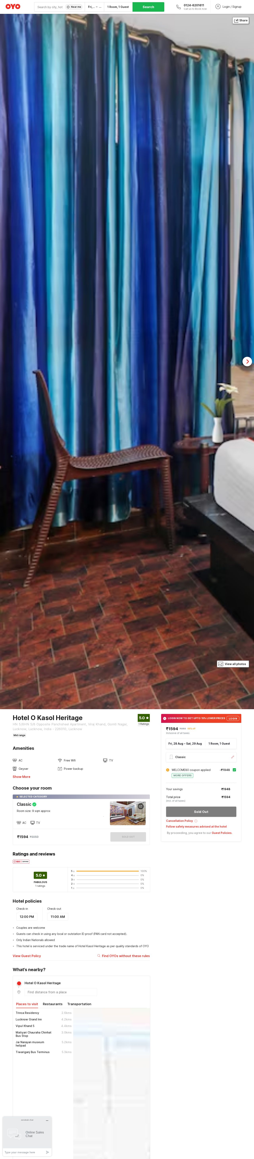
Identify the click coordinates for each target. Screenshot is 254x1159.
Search (148, 7)
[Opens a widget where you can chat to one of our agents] (27, 1136)
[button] (201, 822)
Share (243, 20)
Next (247, 361)
